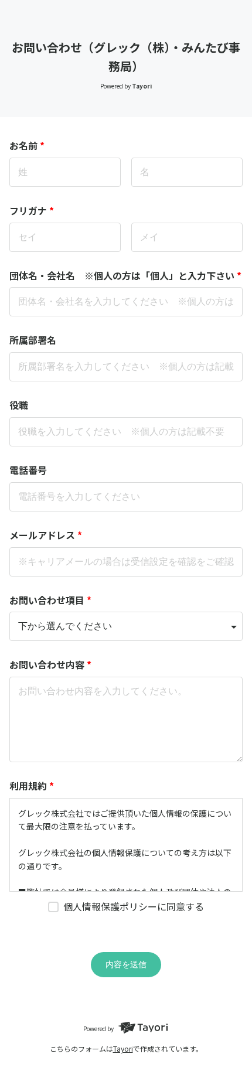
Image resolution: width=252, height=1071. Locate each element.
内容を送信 (126, 964)
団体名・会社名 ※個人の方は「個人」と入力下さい (125, 275)
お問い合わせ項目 (50, 600)
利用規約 (31, 786)
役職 (18, 405)
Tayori (123, 1048)
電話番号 (28, 470)
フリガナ (31, 210)
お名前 (27, 145)
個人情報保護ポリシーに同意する (133, 906)
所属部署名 (32, 340)
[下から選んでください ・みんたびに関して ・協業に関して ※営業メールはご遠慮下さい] (126, 626)
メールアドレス (45, 535)
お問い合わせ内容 (50, 664)
